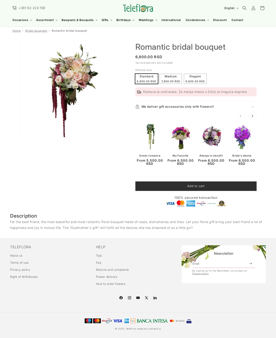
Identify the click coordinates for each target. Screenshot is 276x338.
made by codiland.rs (149, 328)
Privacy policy (20, 269)
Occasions (20, 20)
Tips (99, 255)
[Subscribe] (250, 263)
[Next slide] (252, 116)
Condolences (195, 20)
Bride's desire (241, 155)
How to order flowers (110, 284)
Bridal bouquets (36, 30)
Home (17, 30)
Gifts (105, 20)
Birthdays (123, 20)
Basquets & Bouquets (78, 20)
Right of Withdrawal (24, 277)
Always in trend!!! (211, 155)
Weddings (146, 20)
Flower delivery (107, 277)
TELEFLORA (20, 247)
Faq (98, 262)
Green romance (150, 155)
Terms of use (19, 262)
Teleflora (131, 328)
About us (16, 255)
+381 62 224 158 (32, 8)
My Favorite (181, 155)
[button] (22, 20)
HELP (100, 247)
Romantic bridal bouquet (69, 30)
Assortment (45, 20)
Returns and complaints (112, 269)
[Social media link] (155, 298)
